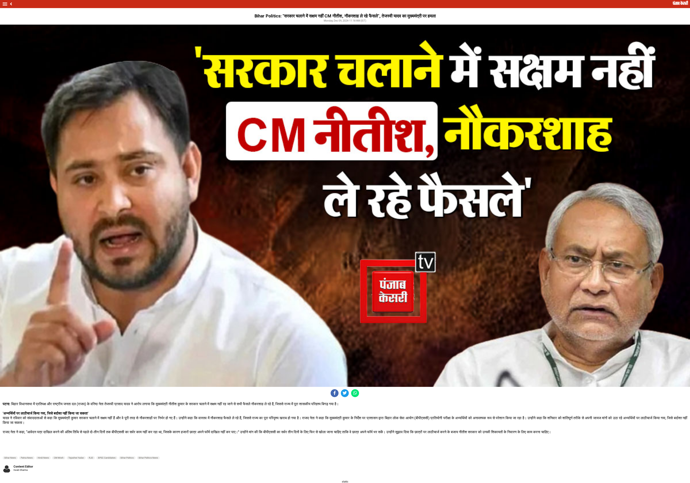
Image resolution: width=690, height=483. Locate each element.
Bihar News (10, 458)
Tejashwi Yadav (76, 458)
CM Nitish (58, 458)
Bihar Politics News (148, 458)
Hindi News (43, 458)
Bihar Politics (127, 458)
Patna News (27, 458)
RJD (91, 458)
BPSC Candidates (107, 458)
